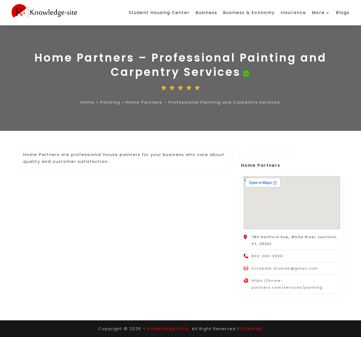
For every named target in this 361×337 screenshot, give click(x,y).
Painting (110, 102)
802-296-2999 (267, 255)
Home (88, 102)
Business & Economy (249, 13)
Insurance (293, 13)
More (318, 13)
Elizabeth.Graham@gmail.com (285, 268)
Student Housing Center (159, 13)
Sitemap (252, 328)
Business (206, 13)
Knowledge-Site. (168, 328)
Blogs (343, 13)
